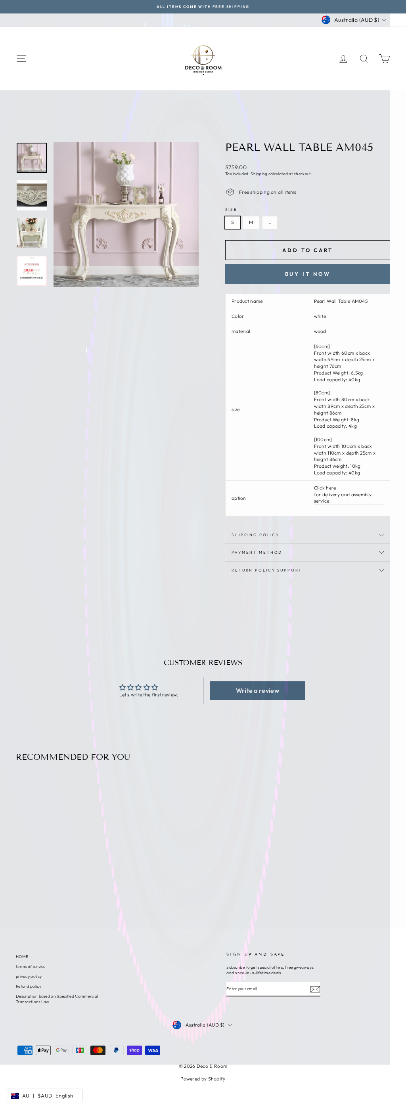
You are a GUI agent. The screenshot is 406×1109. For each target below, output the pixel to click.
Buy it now (308, 274)
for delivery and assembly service (343, 497)
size (231, 209)
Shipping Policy (256, 534)
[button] (257, 690)
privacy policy (29, 976)
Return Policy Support (267, 570)
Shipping (259, 173)
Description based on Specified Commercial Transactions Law (57, 999)
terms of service (31, 966)
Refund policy (28, 986)
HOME (22, 956)
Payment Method (257, 552)
